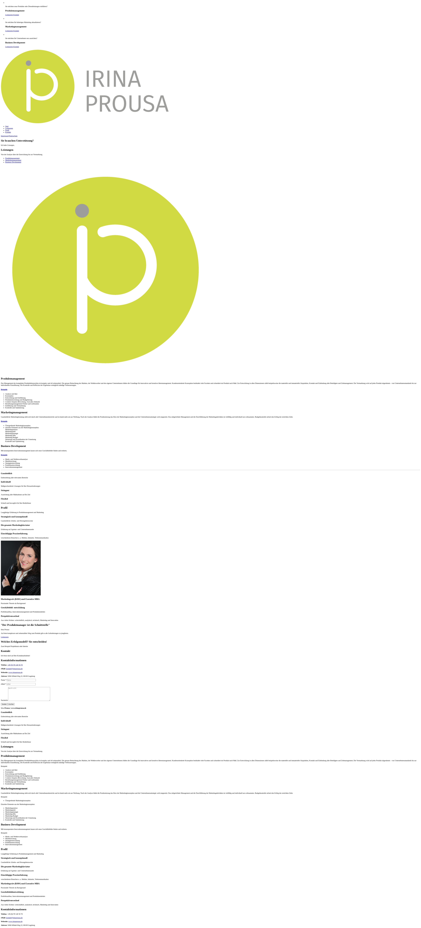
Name (3, 680)
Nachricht (4, 700)
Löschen (11, 704)
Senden (4, 704)
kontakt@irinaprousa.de (14, 669)
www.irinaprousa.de (15, 672)
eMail (3, 684)
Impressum (4, 136)
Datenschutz (13, 136)
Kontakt (16, 15)
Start (6, 126)
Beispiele (4, 389)
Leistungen (9, 15)
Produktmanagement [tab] (12, 158)
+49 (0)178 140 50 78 (15, 665)
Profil (7, 130)
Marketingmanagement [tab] (13, 160)
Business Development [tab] (13, 162)
